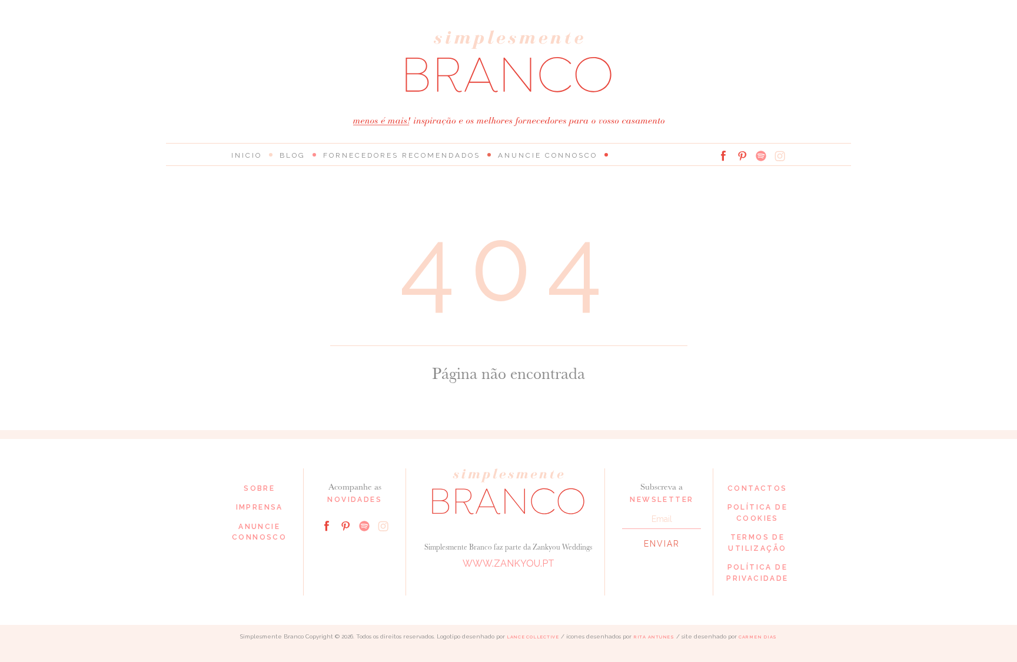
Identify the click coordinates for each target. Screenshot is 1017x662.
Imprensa (259, 507)
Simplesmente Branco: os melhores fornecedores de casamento (508, 61)
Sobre (259, 488)
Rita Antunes (653, 637)
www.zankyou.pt (508, 563)
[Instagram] (780, 156)
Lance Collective (533, 637)
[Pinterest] (742, 156)
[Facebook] (723, 156)
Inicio (246, 155)
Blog (292, 155)
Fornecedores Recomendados (401, 155)
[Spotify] (761, 156)
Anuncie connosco (547, 155)
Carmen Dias (758, 637)
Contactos (757, 488)
